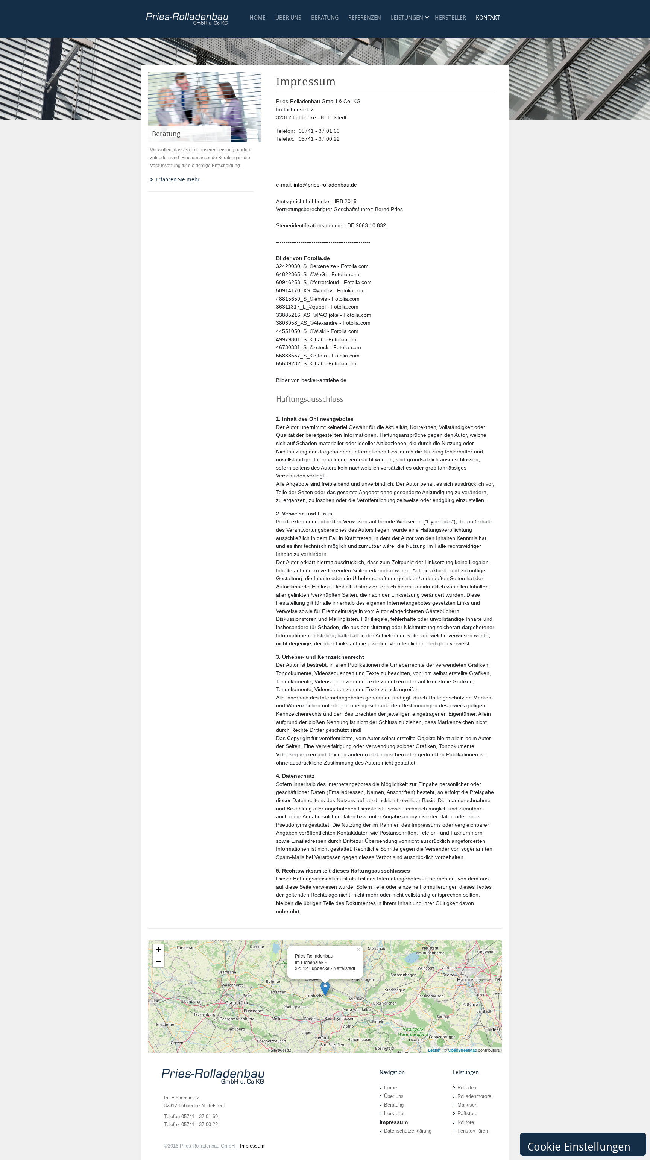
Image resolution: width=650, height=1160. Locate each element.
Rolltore (465, 1122)
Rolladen (466, 1087)
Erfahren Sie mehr (178, 179)
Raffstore (467, 1113)
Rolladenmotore (474, 1096)
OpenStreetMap (462, 1050)
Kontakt (488, 17)
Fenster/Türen (472, 1131)
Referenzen (364, 17)
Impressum (252, 1146)
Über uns (288, 17)
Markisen (467, 1105)
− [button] (158, 961)
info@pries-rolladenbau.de (325, 185)
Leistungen (407, 17)
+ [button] (158, 950)
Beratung (325, 17)
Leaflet (434, 1050)
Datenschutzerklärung (407, 1131)
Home (257, 17)
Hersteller (450, 17)
